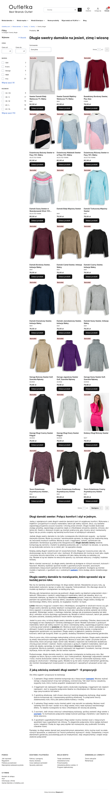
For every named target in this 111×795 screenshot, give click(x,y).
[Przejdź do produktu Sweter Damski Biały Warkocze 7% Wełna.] (42, 75)
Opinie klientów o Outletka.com (13, 783)
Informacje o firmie (8, 781)
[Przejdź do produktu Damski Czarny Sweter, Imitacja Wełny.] (96, 243)
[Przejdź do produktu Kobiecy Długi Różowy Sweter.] (96, 412)
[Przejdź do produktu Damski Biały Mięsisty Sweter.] (69, 187)
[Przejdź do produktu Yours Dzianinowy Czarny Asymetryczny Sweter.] (96, 468)
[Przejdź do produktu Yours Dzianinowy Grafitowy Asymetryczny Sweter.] (69, 468)
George (8, 71)
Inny (6, 79)
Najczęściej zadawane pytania (12, 765)
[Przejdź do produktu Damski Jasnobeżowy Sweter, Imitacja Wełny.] (69, 300)
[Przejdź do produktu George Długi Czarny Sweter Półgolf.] (42, 412)
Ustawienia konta (63, 761)
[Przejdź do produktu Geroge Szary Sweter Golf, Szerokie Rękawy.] (96, 356)
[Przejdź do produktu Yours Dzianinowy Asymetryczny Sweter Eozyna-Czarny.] (42, 468)
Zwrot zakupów (90, 758)
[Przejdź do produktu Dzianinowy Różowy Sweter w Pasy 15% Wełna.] (96, 131)
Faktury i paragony (36, 758)
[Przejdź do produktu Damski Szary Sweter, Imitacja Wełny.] (96, 300)
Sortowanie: (33, 45)
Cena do (19, 47)
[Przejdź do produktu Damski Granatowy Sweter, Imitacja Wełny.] (42, 300)
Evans (7, 67)
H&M (7, 75)
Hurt (3, 778)
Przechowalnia (62, 763)
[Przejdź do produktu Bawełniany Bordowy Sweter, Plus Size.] (96, 75)
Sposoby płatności (36, 765)
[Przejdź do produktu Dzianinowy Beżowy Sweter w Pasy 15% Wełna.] (42, 131)
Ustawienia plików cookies (66, 765)
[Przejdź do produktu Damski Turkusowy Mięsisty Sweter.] (96, 187)
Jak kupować (6, 758)
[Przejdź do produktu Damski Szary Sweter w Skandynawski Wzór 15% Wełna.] (42, 187)
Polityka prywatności (9, 763)
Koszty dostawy (35, 761)
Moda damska (16, 26)
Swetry (26, 26)
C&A (6, 63)
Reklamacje (89, 761)
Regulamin (5, 761)
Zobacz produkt (37, 108)
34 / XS (8, 93)
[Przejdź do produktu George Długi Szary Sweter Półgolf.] (69, 412)
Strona (95, 49)
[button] (80, 10)
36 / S (7, 97)
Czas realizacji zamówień (38, 763)
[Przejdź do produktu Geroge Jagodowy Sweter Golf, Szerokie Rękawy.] (69, 356)
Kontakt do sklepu (8, 776)
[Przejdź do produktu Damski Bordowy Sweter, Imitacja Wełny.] (42, 243)
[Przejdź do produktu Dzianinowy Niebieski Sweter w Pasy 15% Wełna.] (69, 131)
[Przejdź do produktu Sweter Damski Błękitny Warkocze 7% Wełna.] (69, 75)
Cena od (5, 47)
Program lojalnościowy (65, 767)
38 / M (7, 101)
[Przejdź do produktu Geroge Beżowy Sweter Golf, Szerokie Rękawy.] (42, 356)
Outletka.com (6, 26)
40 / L (7, 105)
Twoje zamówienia (63, 758)
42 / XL (7, 109)
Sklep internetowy (53, 792)
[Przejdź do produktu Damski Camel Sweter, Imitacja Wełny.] (69, 243)
